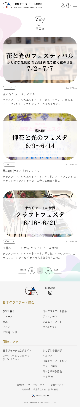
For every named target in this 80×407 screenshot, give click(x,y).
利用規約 (26, 389)
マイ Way (48, 376)
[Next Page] (48, 270)
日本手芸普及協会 (52, 371)
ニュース (7, 316)
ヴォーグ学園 (50, 366)
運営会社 (21, 385)
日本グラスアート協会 (55, 311)
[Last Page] (58, 270)
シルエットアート (52, 322)
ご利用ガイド (10, 332)
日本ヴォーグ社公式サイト (17, 350)
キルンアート (50, 356)
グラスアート (50, 316)
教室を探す (9, 311)
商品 (5, 322)
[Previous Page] (31, 270)
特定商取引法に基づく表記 (45, 389)
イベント (7, 327)
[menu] (74, 5)
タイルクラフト (51, 327)
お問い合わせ (57, 385)
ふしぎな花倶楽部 (52, 350)
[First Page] (22, 270)
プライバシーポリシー (38, 385)
